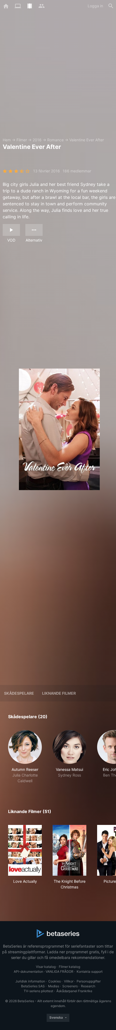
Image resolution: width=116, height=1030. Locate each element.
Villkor (68, 981)
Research (88, 986)
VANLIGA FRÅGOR (59, 971)
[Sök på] (111, 6)
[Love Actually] (25, 850)
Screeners (70, 986)
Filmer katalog (69, 967)
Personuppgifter (89, 981)
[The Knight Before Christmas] (69, 850)
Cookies (54, 981)
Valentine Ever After (86, 140)
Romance (55, 140)
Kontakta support (90, 971)
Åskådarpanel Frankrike (74, 991)
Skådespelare (19, 693)
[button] (25, 757)
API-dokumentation (28, 971)
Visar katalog (46, 967)
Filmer (21, 140)
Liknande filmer (59, 693)
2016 (37, 140)
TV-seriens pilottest (38, 991)
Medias (53, 986)
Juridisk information (30, 981)
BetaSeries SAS (33, 986)
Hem (7, 140)
